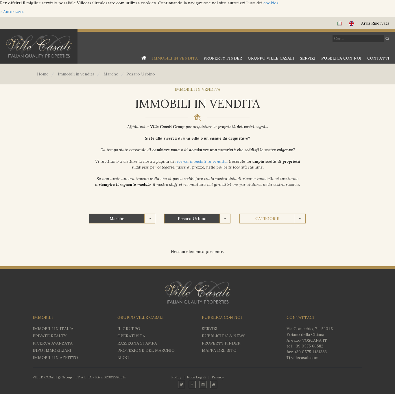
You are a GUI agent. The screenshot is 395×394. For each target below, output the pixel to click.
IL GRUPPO (128, 328)
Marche (117, 218)
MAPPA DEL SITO (219, 350)
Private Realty (50, 335)
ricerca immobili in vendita (201, 161)
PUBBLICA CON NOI (341, 58)
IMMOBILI (43, 317)
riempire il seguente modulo (125, 184)
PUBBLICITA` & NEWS (224, 335)
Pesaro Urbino (192, 218)
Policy (176, 377)
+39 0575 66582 (308, 346)
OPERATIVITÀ (131, 335)
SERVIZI (307, 58)
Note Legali (196, 377)
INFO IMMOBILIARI (52, 350)
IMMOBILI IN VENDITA (175, 58)
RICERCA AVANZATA (53, 343)
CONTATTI (378, 58)
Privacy (218, 377)
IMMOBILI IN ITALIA (53, 328)
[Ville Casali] (38, 46)
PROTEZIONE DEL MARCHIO (146, 350)
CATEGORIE (267, 218)
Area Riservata (375, 23)
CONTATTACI (300, 317)
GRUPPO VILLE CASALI (271, 58)
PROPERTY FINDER (223, 58)
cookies (270, 2)
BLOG (123, 357)
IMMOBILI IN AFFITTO (55, 357)
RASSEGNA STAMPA (137, 343)
